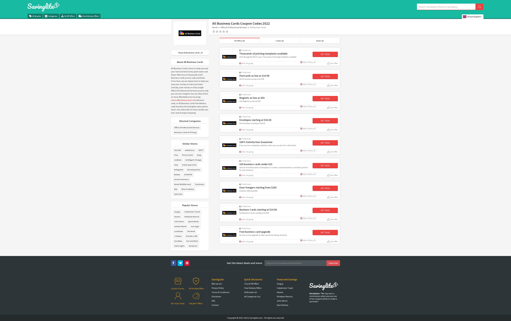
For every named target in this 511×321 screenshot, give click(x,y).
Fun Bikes (178, 241)
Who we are (217, 283)
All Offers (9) (239, 40)
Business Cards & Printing (185, 132)
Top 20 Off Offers (251, 283)
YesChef (177, 150)
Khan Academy (187, 189)
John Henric (179, 221)
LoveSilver (178, 231)
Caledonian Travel (192, 211)
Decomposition (193, 169)
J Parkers (178, 236)
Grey (176, 164)
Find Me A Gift (191, 236)
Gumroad (178, 194)
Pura (176, 155)
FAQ (213, 300)
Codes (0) (280, 40)
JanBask (177, 160)
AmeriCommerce (181, 179)
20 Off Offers (69, 16)
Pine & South (187, 155)
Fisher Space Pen (189, 164)
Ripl (175, 189)
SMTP (201, 150)
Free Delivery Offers (90, 16)
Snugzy (177, 211)
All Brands (36, 16)
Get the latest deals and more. (245, 263)
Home (215, 27)
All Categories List (252, 296)
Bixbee (177, 174)
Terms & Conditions (220, 292)
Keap (199, 155)
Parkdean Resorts (191, 216)
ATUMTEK (188, 174)
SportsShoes (193, 221)
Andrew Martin (180, 226)
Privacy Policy (218, 288)
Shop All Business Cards (189, 52)
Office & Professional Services (234, 27)
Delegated (178, 169)
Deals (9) (320, 40)
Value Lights (179, 246)
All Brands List (250, 292)
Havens (177, 216)
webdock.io (190, 150)
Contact (215, 305)
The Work (191, 231)
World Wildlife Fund (182, 184)
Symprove (193, 246)
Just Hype (195, 226)
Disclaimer (216, 296)
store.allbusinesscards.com (183, 100)
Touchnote (199, 184)
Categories (52, 16)
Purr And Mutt (192, 241)
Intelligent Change (193, 160)
